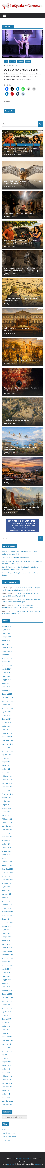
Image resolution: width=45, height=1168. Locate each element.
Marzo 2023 (6, 772)
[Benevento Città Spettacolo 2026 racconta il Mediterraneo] (22, 441)
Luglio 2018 (6, 972)
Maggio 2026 (6, 637)
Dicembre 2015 (7, 1083)
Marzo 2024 (6, 730)
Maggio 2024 (6, 722)
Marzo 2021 (6, 858)
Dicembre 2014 (7, 1101)
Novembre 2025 (7, 658)
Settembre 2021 (7, 837)
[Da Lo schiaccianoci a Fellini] (22, 44)
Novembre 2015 (7, 1087)
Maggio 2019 (6, 937)
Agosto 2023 (6, 755)
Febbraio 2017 (7, 1033)
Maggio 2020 (6, 894)
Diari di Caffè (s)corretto (24, 145)
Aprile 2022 (6, 812)
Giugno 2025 (6, 676)
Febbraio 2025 (7, 690)
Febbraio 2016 (7, 1076)
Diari (13, 145)
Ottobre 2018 (6, 962)
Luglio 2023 (6, 758)
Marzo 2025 (6, 687)
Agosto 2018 (6, 969)
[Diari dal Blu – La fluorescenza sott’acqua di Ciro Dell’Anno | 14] (22, 382)
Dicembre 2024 (7, 697)
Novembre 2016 (7, 1044)
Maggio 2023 (6, 765)
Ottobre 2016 (6, 1047)
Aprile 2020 (6, 897)
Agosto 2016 (6, 1055)
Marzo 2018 (6, 987)
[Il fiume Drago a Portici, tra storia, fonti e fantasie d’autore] (22, 292)
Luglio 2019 (6, 930)
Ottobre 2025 (6, 662)
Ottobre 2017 (6, 1005)
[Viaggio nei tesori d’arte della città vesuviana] (22, 352)
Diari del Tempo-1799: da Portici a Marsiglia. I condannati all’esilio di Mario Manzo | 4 (22, 508)
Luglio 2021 (6, 844)
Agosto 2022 (6, 797)
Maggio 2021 (6, 851)
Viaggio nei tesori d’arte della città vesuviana (21, 360)
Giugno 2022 (6, 805)
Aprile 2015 (6, 1094)
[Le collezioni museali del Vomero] (22, 411)
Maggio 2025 (6, 680)
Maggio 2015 (6, 1090)
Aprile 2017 (6, 1026)
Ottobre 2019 (6, 919)
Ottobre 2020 (6, 876)
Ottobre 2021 (6, 833)
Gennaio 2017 (7, 1037)
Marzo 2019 (6, 944)
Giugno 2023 (6, 762)
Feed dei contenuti (8, 1133)
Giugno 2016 (6, 1062)
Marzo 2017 (6, 1030)
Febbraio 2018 (7, 990)
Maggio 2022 (6, 808)
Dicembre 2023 (7, 740)
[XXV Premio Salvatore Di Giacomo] (22, 471)
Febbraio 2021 (7, 862)
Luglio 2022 (6, 801)
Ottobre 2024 (6, 705)
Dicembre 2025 (7, 655)
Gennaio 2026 (7, 651)
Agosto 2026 (6, 626)
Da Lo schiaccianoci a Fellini (21, 69)
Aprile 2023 (6, 769)
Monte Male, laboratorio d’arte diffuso (19, 213)
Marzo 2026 (6, 644)
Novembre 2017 (7, 1001)
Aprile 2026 (6, 640)
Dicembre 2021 (7, 826)
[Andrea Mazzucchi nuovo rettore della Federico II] (22, 322)
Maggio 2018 (6, 980)
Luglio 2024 (6, 715)
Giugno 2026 (6, 633)
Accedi (4, 1130)
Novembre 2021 (7, 830)
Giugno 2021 (6, 847)
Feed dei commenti (9, 1137)
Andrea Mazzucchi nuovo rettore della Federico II (19, 329)
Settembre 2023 (7, 751)
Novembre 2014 (7, 1105)
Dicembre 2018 (7, 955)
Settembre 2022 (7, 794)
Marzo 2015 (6, 1097)
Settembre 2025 (7, 665)
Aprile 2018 (6, 983)
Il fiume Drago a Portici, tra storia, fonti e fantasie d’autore (20, 299)
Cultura (20, 61)
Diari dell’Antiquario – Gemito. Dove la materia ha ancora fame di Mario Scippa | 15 (21, 269)
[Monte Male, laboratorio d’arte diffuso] (22, 205)
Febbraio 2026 (7, 647)
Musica (28, 61)
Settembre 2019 (7, 922)
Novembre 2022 (7, 787)
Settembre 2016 (7, 1051)
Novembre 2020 (7, 872)
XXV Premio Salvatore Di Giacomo (17, 480)
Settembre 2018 (7, 965)
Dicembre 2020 (7, 869)
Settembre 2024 (7, 708)
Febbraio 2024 (7, 733)
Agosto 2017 (6, 1012)
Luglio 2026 (6, 630)
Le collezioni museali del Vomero (17, 420)
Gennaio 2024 (7, 737)
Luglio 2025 (6, 672)
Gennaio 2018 (7, 994)
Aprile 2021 (6, 855)
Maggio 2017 (6, 1022)
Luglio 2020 (6, 887)
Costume (12, 61)
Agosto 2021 (6, 840)
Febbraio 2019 (7, 947)
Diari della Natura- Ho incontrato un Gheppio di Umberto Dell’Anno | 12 (22, 182)
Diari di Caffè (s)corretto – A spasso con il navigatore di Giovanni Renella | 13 (20, 150)
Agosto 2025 (6, 669)
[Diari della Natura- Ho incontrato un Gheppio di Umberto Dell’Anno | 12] (22, 175)
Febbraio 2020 (7, 905)
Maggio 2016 (6, 1065)
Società (37, 145)
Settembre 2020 (7, 880)
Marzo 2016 (6, 1072)
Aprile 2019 (6, 940)
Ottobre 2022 (6, 790)
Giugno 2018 (6, 976)
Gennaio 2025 (7, 694)
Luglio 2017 (6, 1015)
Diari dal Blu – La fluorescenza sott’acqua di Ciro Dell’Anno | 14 (21, 389)
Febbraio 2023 (7, 776)
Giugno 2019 (6, 933)
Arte (6, 61)
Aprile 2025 (6, 683)
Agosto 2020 (6, 883)
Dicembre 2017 (7, 997)
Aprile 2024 (6, 726)
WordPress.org (7, 1140)
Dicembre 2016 (7, 1040)
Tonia (19, 65)
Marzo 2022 (6, 815)
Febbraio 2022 (7, 819)
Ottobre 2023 (6, 747)
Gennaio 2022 (7, 822)
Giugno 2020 (6, 890)
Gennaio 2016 (7, 1080)
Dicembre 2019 (7, 912)
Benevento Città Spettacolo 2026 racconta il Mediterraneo (21, 448)
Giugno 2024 (6, 719)
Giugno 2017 (6, 1019)
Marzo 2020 (6, 901)
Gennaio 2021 (7, 865)
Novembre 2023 (7, 744)
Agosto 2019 (6, 926)
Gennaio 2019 (7, 951)
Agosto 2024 (6, 712)
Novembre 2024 (7, 701)
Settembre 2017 (7, 1008)
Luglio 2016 (6, 1058)
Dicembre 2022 (7, 783)
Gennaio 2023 (7, 780)
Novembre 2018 (7, 958)
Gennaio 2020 (7, 908)
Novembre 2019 (7, 915)
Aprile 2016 (6, 1069)
